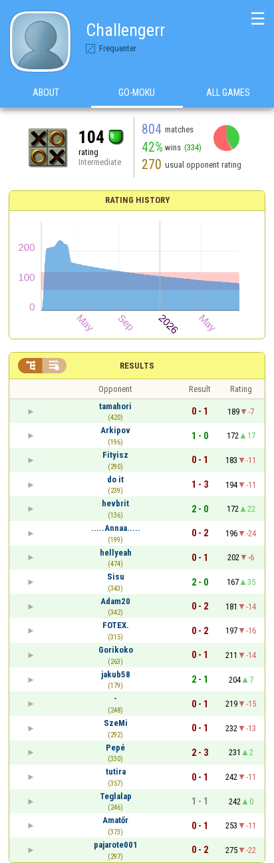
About (46, 92)
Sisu (115, 577)
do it (115, 479)
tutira (116, 772)
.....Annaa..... (115, 528)
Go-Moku (136, 92)
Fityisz (115, 455)
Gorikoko (115, 650)
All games (228, 92)
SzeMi (116, 723)
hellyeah (116, 553)
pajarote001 (116, 845)
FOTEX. (115, 625)
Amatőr (115, 820)
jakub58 (115, 674)
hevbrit (115, 503)
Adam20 (115, 601)
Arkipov (115, 430)
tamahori (115, 406)
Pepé (115, 748)
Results (137, 366)
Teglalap (116, 796)
